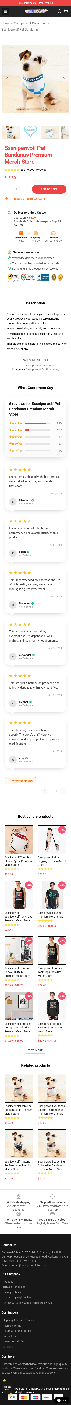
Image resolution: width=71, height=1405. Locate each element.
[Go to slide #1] (11, 132)
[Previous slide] (7, 79)
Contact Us (9, 1336)
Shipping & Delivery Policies (18, 1320)
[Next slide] (64, 79)
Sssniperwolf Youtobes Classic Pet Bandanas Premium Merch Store (51, 1110)
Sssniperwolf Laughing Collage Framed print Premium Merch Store (18, 1027)
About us (8, 1281)
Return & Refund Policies (17, 1330)
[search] (59, 11)
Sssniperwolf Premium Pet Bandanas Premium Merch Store (18, 1110)
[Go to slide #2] (30, 132)
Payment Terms (12, 1325)
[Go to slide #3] (50, 132)
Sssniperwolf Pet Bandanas (20, 29)
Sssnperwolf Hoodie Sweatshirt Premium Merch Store (50, 1027)
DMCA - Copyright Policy (17, 1297)
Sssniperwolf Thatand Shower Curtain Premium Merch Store (17, 972)
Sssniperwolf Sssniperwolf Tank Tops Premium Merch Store (18, 916)
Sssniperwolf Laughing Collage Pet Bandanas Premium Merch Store (51, 1165)
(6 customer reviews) (33, 170)
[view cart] (65, 11)
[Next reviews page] (63, 790)
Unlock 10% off (7, 1388)
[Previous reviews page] (44, 790)
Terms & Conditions (14, 1286)
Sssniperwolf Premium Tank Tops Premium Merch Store (51, 972)
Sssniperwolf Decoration (30, 23)
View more (35, 1050)
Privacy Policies (12, 1292)
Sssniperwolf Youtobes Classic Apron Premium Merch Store (18, 861)
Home (5, 23)
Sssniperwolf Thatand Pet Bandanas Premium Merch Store (18, 1165)
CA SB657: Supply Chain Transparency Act (27, 1302)
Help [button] (64, 1400)
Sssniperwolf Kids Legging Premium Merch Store (52, 861)
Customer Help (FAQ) (15, 1341)
